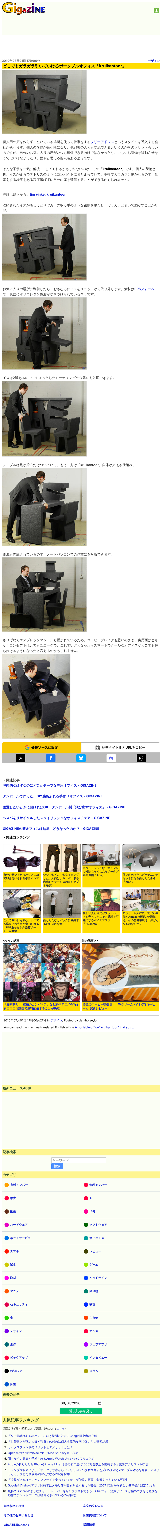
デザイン (154, 60)
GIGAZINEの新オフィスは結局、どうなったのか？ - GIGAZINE (51, 828)
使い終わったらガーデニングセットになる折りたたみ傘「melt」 (140, 878)
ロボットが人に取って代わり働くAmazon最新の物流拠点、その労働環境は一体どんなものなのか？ (140, 918)
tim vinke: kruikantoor (48, 194)
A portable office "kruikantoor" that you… (104, 1027)
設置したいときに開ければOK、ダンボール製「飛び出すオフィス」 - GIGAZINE (64, 807)
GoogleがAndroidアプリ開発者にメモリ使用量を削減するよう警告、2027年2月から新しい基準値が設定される (81, 1485)
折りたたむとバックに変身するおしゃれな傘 (61, 922)
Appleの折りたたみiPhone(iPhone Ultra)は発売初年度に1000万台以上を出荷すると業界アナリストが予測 (78, 1464)
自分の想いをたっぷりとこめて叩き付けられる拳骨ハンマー (21, 878)
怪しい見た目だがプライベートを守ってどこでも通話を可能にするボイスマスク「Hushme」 (101, 918)
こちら (60, 1428)
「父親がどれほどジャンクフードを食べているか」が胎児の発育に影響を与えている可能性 (68, 1479)
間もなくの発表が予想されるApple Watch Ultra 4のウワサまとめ (51, 1458)
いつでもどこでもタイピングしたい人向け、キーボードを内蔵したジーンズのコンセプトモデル (61, 880)
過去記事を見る (81, 1411)
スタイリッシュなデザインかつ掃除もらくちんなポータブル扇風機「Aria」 (101, 871)
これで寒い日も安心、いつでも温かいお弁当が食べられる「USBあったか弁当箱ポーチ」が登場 (21, 926)
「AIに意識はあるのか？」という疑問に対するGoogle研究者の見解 (52, 1436)
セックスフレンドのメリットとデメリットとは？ (40, 1447)
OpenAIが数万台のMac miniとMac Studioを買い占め (43, 1453)
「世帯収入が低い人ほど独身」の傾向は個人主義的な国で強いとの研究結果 (58, 1441)
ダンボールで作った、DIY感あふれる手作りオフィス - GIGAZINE (53, 796)
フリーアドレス (102, 142)
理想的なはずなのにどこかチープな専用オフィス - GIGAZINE (50, 785)
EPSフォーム (144, 289)
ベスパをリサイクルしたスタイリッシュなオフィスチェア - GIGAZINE (56, 818)
